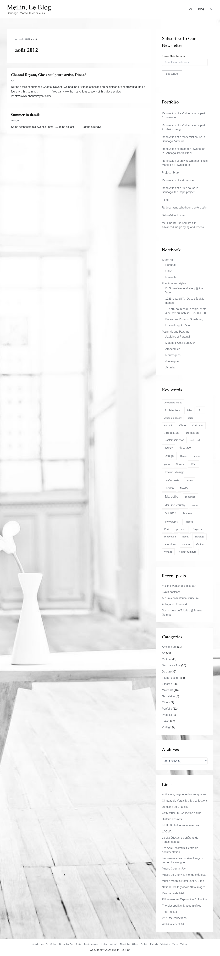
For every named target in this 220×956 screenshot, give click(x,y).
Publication (165, 944)
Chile (168, 271)
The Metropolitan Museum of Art (181, 905)
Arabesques (172, 348)
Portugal (170, 264)
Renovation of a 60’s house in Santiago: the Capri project (180, 190)
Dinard (183, 456)
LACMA (167, 831)
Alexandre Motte (173, 402)
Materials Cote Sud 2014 (180, 342)
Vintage (166, 727)
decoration (185, 447)
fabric (197, 456)
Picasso (189, 521)
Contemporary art (174, 439)
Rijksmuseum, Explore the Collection (184, 899)
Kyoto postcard (171, 591)
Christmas (197, 425)
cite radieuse (193, 432)
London (169, 488)
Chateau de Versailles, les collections (185, 800)
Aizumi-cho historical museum (180, 598)
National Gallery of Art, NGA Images (183, 887)
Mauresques (172, 355)
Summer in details (25, 114)
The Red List (170, 911)
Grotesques (172, 361)
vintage (168, 551)
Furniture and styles (174, 283)
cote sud (195, 440)
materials (190, 496)
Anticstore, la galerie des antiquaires (184, 794)
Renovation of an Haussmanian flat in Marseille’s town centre (185, 162)
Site (190, 9)
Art (12, 81)
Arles (189, 410)
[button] (211, 9)
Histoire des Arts (172, 819)
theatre (186, 544)
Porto (167, 529)
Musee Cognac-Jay (174, 868)
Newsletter (168, 696)
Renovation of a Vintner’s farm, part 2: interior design (183, 127)
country (168, 447)
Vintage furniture (187, 551)
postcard (181, 529)
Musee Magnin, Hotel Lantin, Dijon (183, 880)
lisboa (190, 480)
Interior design (174, 472)
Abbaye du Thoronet (174, 604)
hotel (193, 464)
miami (195, 505)
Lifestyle (15, 120)
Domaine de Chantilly (175, 806)
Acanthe (170, 367)
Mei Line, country (174, 505)
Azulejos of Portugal (177, 336)
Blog (201, 9)
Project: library (170, 172)
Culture (166, 659)
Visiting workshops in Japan (179, 585)
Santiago (199, 536)
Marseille (171, 277)
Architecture (172, 410)
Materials (167, 690)
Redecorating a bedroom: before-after (184, 207)
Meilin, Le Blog (29, 6)
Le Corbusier (172, 480)
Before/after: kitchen (174, 215)
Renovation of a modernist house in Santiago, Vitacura (183, 139)
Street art (167, 259)
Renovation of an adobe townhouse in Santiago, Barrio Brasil (183, 150)
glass (167, 464)
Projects (197, 529)
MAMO (184, 488)
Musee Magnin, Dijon (178, 325)
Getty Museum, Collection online (181, 813)
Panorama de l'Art (173, 893)
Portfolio (167, 708)
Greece (180, 464)
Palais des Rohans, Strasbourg (184, 319)
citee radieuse (172, 432)
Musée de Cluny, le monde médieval (184, 874)
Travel (165, 721)
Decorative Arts (171, 665)
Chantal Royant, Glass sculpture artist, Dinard (48, 74)
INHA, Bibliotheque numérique (180, 825)
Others (166, 702)
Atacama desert (173, 417)
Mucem (187, 513)
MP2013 (170, 513)
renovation (170, 536)
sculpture (170, 544)
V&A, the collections (174, 918)
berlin (191, 417)
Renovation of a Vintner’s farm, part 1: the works (183, 115)
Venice (200, 544)
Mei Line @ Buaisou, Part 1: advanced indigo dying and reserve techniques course (183, 225)
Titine (165, 199)
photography (171, 521)
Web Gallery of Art (173, 924)
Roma (185, 536)
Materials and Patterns (175, 331)
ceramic (168, 425)
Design (169, 455)
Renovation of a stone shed (178, 180)
